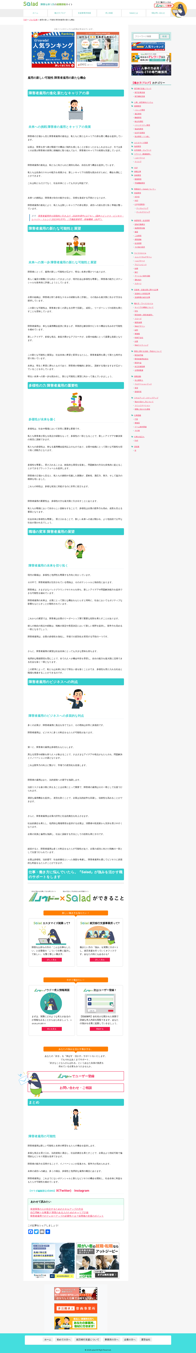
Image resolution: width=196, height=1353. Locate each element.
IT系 (136, 419)
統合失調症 (139, 121)
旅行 (136, 272)
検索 (164, 36)
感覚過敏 (138, 239)
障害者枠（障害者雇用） (144, 315)
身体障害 (137, 175)
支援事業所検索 (84, 13)
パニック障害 (140, 110)
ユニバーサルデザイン (143, 257)
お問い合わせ (159, 13)
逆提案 (136, 446)
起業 (136, 341)
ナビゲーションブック (143, 384)
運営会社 (145, 1339)
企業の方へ (130, 1339)
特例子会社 (139, 338)
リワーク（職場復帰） (142, 154)
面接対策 (138, 392)
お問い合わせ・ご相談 (76, 1088)
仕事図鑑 (137, 415)
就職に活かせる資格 (142, 409)
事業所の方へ (112, 1339)
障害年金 (138, 363)
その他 (137, 430)
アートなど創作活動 (142, 276)
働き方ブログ (60, 13)
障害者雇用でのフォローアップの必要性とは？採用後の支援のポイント (67, 1215)
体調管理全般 (140, 228)
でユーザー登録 (83, 1076)
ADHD (137, 197)
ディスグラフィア (143, 212)
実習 (136, 388)
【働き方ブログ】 (141, 82)
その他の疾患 (140, 247)
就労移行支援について (87, 1339)
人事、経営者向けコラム (143, 102)
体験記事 (137, 171)
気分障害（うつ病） (142, 136)
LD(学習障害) (140, 204)
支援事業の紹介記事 (142, 297)
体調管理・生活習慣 (142, 220)
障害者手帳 (139, 355)
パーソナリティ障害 (142, 125)
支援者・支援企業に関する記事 (146, 290)
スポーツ (138, 283)
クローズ (138, 319)
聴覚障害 (138, 179)
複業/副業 (138, 322)
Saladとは (133, 13)
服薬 (136, 232)
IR (135, 450)
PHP (136, 440)
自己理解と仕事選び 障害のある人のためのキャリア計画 (59, 1212)
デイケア (138, 162)
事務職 (137, 334)
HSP (136, 168)
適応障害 (138, 114)
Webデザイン (140, 326)
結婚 (136, 268)
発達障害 (137, 193)
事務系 (137, 423)
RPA (136, 311)
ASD (136, 200)
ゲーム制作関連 (141, 427)
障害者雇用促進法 (141, 359)
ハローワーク (140, 158)
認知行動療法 (140, 224)
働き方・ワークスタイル (143, 303)
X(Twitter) (63, 1190)
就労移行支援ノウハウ (142, 88)
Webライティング (141, 345)
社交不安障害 (140, 133)
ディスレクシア (142, 208)
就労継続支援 (140, 96)
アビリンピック (141, 264)
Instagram (81, 1190)
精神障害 (137, 106)
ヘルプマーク (140, 261)
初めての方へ (64, 1339)
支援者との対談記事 (142, 293)
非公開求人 (139, 380)
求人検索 (109, 13)
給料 (136, 330)
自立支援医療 (140, 366)
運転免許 (138, 280)
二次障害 (138, 236)
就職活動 (137, 376)
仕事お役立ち (139, 437)
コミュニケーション (142, 405)
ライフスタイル (140, 253)
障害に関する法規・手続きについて (148, 351)
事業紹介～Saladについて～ (145, 189)
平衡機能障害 (140, 183)
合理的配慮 (139, 370)
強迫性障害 (139, 129)
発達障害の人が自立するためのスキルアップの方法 (56, 1209)
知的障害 (137, 146)
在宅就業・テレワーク (142, 150)
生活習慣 (138, 243)
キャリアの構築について (144, 307)
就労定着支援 (140, 92)
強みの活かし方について (144, 402)
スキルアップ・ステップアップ (146, 398)
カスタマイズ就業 (141, 143)
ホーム (35, 13)
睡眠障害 (138, 117)
